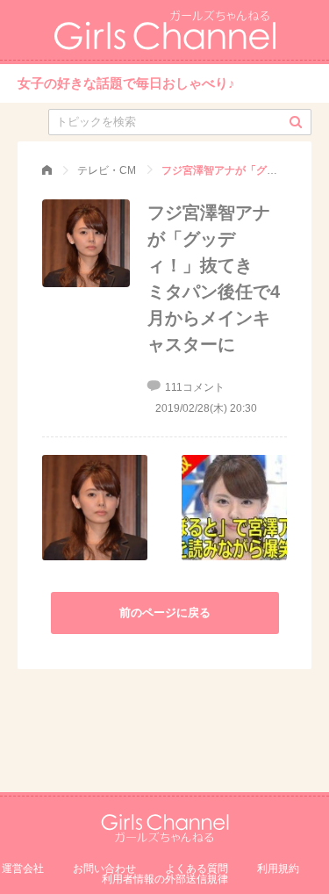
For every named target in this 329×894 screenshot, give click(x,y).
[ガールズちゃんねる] (47, 170)
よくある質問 (196, 868)
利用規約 (278, 868)
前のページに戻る (165, 612)
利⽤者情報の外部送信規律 (165, 879)
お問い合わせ (104, 868)
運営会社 (23, 868)
